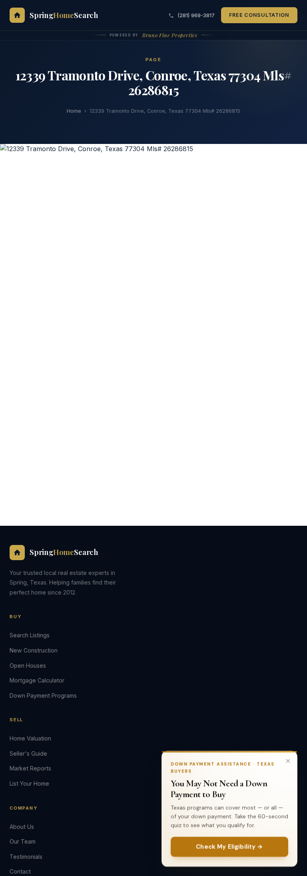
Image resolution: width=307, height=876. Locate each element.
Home (74, 111)
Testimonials (26, 856)
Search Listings (30, 635)
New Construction (34, 650)
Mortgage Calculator (37, 680)
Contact (20, 871)
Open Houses (28, 665)
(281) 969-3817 (195, 15)
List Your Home (29, 783)
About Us (22, 826)
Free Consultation (259, 15)
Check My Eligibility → (229, 846)
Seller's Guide (28, 753)
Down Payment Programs (43, 695)
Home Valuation (30, 738)
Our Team (23, 841)
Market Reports (30, 768)
